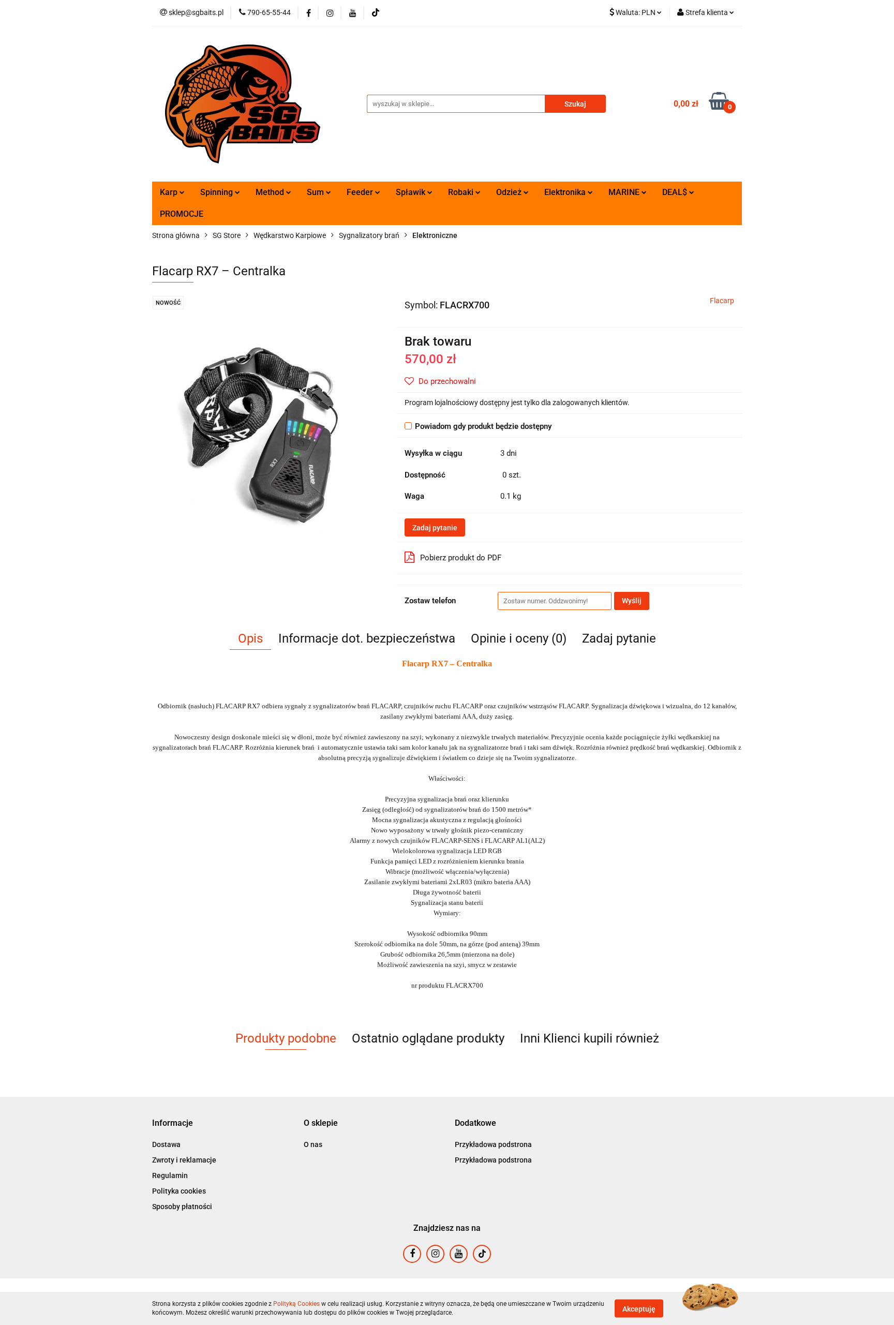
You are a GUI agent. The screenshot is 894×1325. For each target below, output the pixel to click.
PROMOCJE (181, 214)
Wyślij (632, 601)
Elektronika (566, 192)
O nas (313, 1144)
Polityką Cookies (296, 1303)
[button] (172, 1123)
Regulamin (170, 1175)
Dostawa (166, 1144)
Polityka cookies (179, 1191)
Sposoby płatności (182, 1206)
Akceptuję (638, 1308)
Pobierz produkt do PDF (460, 557)
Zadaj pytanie (434, 528)
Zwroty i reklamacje (184, 1160)
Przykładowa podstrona (493, 1144)
